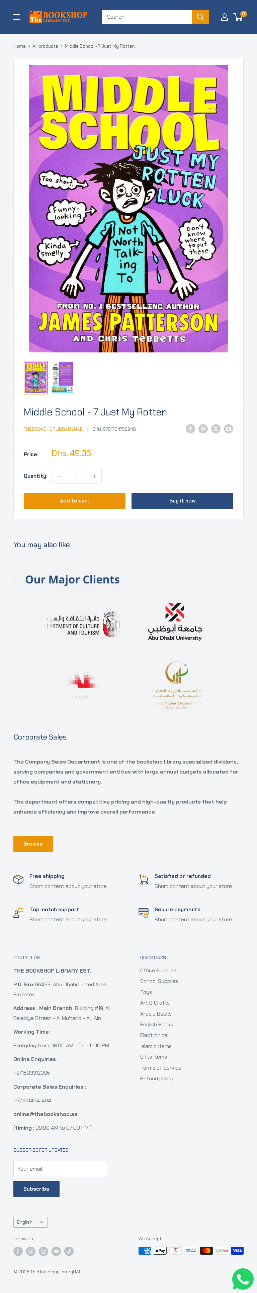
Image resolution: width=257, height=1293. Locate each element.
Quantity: (36, 475)
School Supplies (159, 981)
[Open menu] (16, 17)
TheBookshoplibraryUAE (53, 429)
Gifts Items (153, 1056)
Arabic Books (156, 1013)
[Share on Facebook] (190, 428)
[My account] (224, 17)
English (24, 1222)
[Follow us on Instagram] (43, 1251)
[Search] (200, 17)
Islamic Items (156, 1046)
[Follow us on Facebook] (18, 1251)
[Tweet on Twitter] (216, 428)
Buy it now (182, 500)
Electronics (153, 1035)
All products (45, 46)
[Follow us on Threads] (30, 1251)
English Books (156, 1024)
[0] (238, 17)
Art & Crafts (155, 1002)
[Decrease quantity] (59, 476)
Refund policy (156, 1078)
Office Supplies (158, 970)
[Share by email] (228, 428)
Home (19, 46)
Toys (146, 992)
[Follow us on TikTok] (69, 1251)
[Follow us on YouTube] (56, 1251)
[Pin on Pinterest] (203, 428)
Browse (33, 843)
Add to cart (75, 500)
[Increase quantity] (94, 476)
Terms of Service (160, 1067)
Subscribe (36, 1188)
